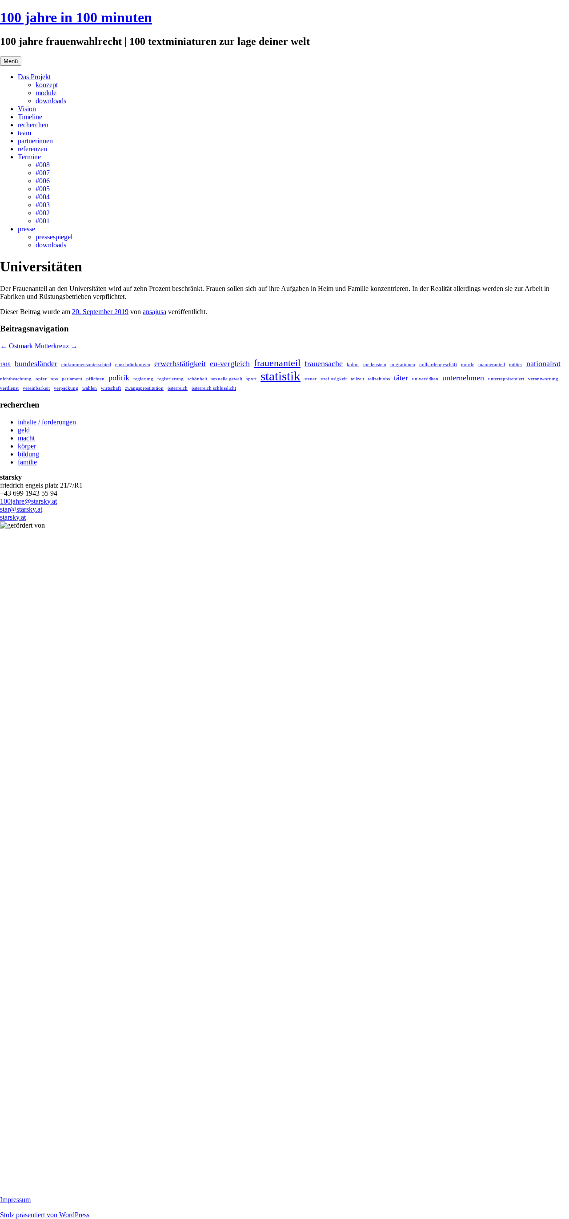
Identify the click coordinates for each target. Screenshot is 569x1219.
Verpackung (66, 388)
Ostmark (16, 346)
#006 (43, 181)
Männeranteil (491, 364)
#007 (43, 173)
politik (118, 377)
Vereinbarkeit (36, 388)
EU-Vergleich (230, 363)
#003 (43, 205)
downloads (51, 101)
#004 (43, 197)
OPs (54, 378)
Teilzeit (357, 378)
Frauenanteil (277, 362)
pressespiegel (54, 237)
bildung (28, 454)
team (24, 133)
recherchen (33, 125)
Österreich (178, 388)
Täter (401, 377)
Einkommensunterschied (86, 364)
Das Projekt (34, 77)
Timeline (30, 117)
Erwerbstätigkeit (180, 363)
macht (26, 438)
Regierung (143, 378)
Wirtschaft (111, 388)
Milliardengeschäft (438, 364)
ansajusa (154, 311)
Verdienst (9, 388)
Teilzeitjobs (379, 378)
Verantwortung (543, 378)
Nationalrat (543, 363)
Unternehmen (463, 377)
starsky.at (13, 517)
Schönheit (197, 378)
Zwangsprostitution (144, 388)
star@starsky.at (21, 509)
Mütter (515, 364)
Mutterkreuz (56, 346)
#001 (43, 221)
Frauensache (324, 363)
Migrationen (402, 364)
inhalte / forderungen (47, 422)
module (46, 93)
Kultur (353, 364)
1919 (5, 364)
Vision (27, 109)
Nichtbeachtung (16, 378)
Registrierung (170, 378)
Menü (11, 61)
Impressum (15, 1199)
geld (24, 430)
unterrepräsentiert (506, 378)
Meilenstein (374, 364)
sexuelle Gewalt (226, 378)
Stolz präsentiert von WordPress (44, 1215)
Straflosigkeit (334, 378)
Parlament (72, 378)
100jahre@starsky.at (28, 501)
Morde (467, 364)
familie (27, 462)
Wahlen (89, 388)
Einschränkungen (132, 364)
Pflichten (95, 378)
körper (27, 446)
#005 (43, 189)
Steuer (311, 378)
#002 (43, 213)
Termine (29, 157)
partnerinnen (35, 141)
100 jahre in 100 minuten (76, 17)
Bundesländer (36, 363)
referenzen (32, 149)
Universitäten (425, 378)
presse (26, 229)
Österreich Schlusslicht (214, 388)
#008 (43, 165)
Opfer (41, 378)
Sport (251, 378)
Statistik (280, 376)
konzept (47, 85)
